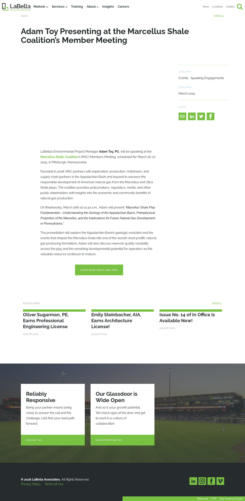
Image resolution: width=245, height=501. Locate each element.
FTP (213, 498)
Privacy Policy (31, 484)
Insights (108, 6)
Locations (217, 6)
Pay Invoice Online (231, 498)
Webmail (202, 498)
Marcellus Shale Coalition (59, 157)
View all (219, 16)
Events (183, 78)
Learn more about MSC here (99, 270)
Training (77, 6)
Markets (39, 6)
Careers (123, 6)
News (206, 6)
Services (58, 6)
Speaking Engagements (207, 78)
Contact (230, 6)
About (91, 6)
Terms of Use (54, 484)
